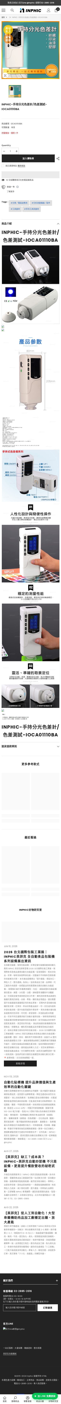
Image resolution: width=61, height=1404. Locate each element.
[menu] (3, 10)
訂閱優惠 (47, 1307)
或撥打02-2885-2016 (44, 2)
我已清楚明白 (11, 165)
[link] (16, 815)
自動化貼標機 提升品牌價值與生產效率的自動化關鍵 (30, 1084)
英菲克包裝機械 (10, 1353)
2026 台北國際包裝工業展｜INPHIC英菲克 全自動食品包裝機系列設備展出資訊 (29, 956)
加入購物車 (28, 158)
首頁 (3, 17)
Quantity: (6, 145)
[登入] (48, 10)
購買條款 (21, 166)
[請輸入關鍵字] (12, 10)
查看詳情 (20, 1063)
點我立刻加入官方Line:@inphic (21, 2)
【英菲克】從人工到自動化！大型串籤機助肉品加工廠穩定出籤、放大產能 (29, 1217)
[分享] (57, 158)
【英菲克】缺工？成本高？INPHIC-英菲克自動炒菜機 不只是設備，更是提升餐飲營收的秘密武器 (30, 1164)
